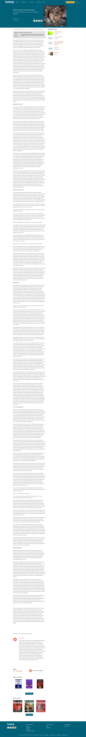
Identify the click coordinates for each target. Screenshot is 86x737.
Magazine (24, 2)
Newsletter (48, 727)
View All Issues (29, 714)
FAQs (47, 726)
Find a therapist (67, 724)
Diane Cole (56, 54)
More (43, 2)
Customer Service (49, 724)
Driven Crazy (56, 52)
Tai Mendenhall (56, 49)
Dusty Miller (56, 38)
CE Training (31, 2)
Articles (17, 2)
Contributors (28, 727)
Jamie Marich (56, 33)
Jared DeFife (56, 44)
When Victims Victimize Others (24, 10)
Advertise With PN (29, 724)
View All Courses (29, 693)
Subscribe (28, 729)
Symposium (38, 2)
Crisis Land (56, 47)
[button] (16, 35)
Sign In (77, 2)
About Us (28, 726)
